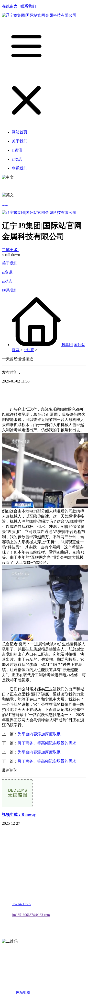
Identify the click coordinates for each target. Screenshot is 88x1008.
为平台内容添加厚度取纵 (39, 734)
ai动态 (7, 281)
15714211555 (21, 904)
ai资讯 (7, 272)
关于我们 (10, 263)
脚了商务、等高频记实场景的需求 (47, 743)
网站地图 (23, 992)
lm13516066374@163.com (31, 915)
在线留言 (10, 6)
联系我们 (28, 6)
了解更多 (10, 250)
